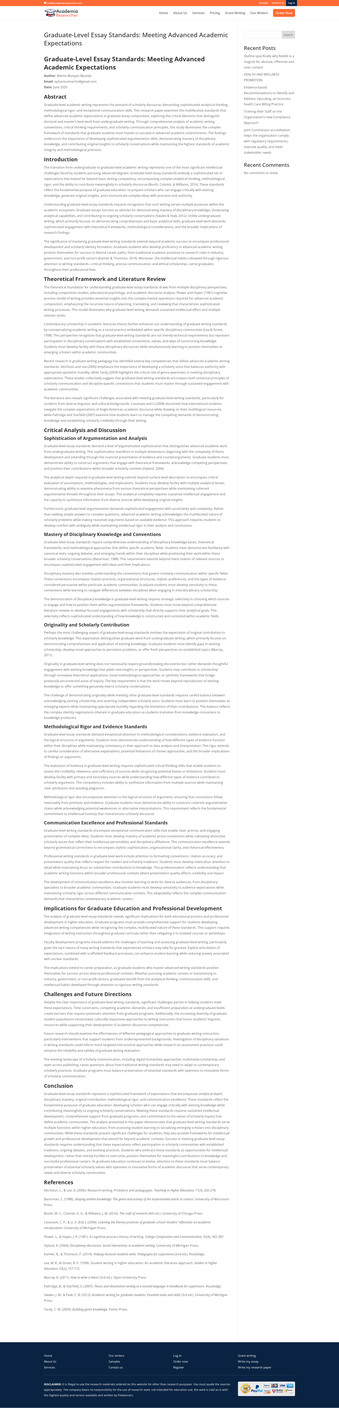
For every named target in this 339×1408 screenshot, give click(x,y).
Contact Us (278, 3)
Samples (263, 3)
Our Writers (259, 13)
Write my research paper (254, 1367)
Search (288, 35)
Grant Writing (235, 13)
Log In (177, 1355)
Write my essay (248, 1361)
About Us (180, 13)
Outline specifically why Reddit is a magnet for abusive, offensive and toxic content (269, 61)
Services (198, 13)
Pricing (215, 13)
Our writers (116, 1355)
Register (178, 1367)
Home (163, 13)
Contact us (116, 1367)
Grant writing (247, 1355)
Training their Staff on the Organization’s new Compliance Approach (267, 117)
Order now (180, 1361)
